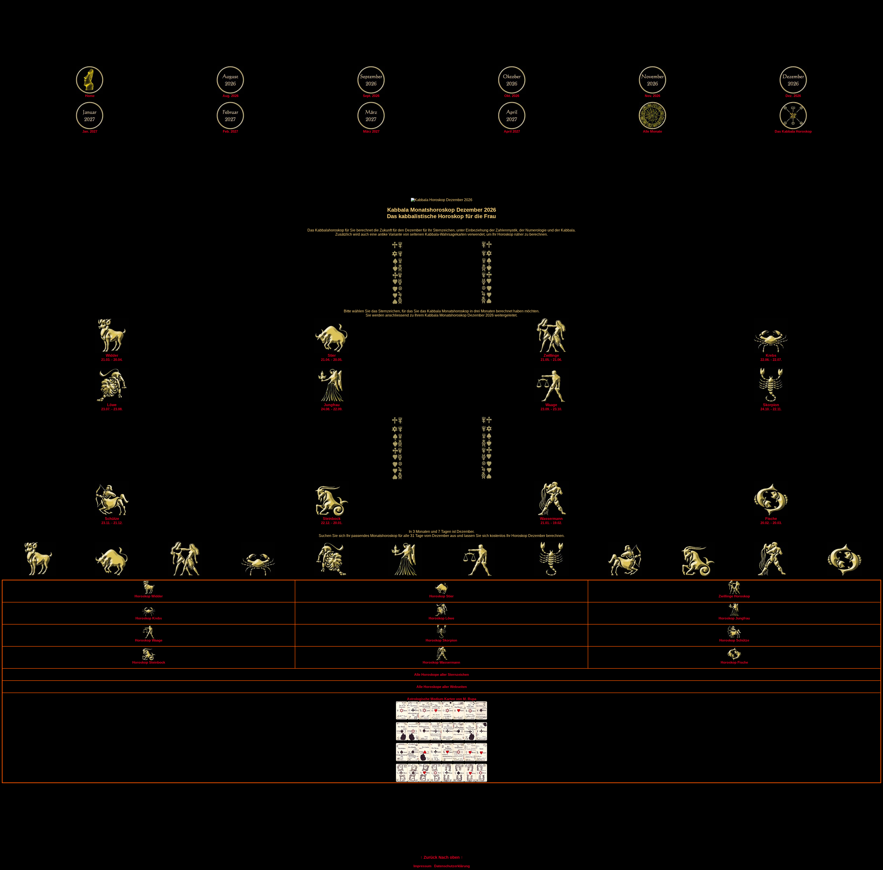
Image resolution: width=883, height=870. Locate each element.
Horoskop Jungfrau (734, 618)
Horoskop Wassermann (441, 662)
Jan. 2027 (89, 131)
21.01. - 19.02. (551, 521)
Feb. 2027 (230, 131)
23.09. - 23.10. (551, 407)
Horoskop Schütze (734, 640)
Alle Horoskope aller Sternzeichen (441, 674)
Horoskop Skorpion (441, 640)
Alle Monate (652, 131)
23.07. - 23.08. (112, 407)
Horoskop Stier (441, 596)
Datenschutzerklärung (452, 866)
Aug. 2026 (230, 96)
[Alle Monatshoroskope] (652, 128)
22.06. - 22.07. (771, 358)
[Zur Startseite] (89, 92)
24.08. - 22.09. (331, 407)
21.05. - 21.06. (551, 358)
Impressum (422, 866)
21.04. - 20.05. (331, 358)
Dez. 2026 (793, 96)
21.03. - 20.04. (112, 358)
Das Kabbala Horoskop (793, 131)
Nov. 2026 (652, 96)
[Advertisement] (441, 34)
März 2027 (371, 131)
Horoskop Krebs (148, 618)
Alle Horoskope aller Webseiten (441, 687)
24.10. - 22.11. (771, 407)
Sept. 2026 (371, 96)
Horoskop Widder (149, 596)
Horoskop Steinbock (148, 662)
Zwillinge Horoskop (734, 596)
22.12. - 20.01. (331, 521)
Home (90, 96)
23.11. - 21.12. (112, 521)
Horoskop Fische (734, 662)
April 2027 (512, 131)
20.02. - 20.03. (771, 521)
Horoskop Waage (148, 640)
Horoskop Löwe (441, 618)
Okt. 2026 (511, 96)
